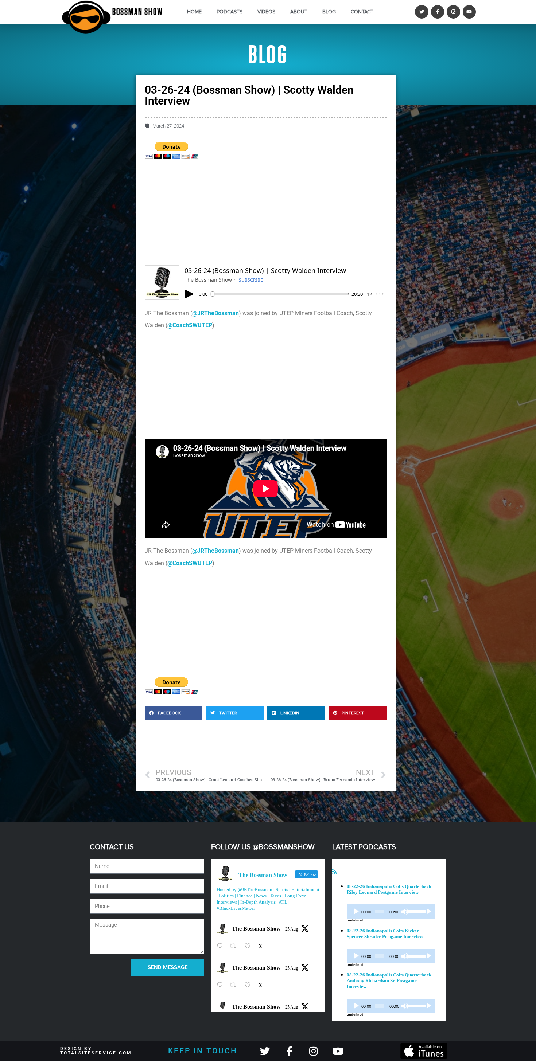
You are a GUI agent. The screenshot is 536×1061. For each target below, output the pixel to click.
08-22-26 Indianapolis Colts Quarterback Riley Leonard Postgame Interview (389, 889)
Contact (362, 12)
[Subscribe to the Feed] (334, 871)
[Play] (356, 911)
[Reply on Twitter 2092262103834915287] (221, 985)
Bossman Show (137, 12)
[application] (391, 911)
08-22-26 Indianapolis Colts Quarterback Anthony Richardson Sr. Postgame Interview (389, 980)
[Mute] (404, 911)
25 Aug (291, 929)
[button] (173, 713)
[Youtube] (469, 11)
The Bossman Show (256, 928)
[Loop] (428, 911)
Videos (266, 12)
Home (194, 12)
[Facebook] (437, 11)
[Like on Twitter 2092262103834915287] (249, 985)
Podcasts (229, 12)
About (298, 12)
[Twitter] (421, 11)
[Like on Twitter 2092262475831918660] (249, 946)
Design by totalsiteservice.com (96, 1051)
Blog (329, 12)
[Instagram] (453, 11)
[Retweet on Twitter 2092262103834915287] (235, 985)
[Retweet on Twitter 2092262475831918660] (235, 946)
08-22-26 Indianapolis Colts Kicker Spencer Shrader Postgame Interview (385, 933)
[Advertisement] (266, 214)
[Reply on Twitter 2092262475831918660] (221, 946)
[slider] (415, 910)
